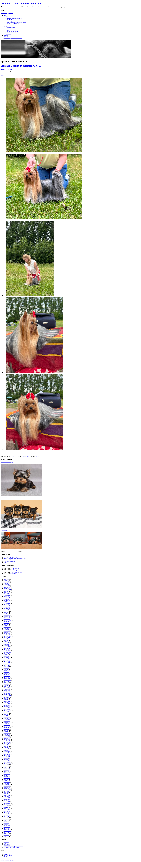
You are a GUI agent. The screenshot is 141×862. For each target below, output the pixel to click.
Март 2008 (6, 770)
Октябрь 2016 (7, 709)
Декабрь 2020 (7, 648)
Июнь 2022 (6, 624)
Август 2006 (7, 791)
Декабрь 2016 (7, 706)
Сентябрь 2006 (7, 790)
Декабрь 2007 (7, 772)
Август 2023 (7, 609)
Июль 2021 (6, 639)
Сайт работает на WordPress (7, 860)
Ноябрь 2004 (7, 812)
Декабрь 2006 (7, 787)
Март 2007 (6, 783)
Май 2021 (6, 641)
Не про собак (9, 19)
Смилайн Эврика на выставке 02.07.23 (21, 65)
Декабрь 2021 (7, 632)
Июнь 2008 (6, 766)
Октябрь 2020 (7, 650)
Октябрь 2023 (7, 608)
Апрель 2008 (7, 768)
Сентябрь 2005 (7, 804)
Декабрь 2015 (7, 722)
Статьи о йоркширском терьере (14, 18)
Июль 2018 (6, 682)
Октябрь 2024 (7, 600)
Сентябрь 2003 (7, 831)
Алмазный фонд (10, 27)
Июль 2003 (6, 833)
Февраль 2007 (7, 784)
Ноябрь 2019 (7, 661)
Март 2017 (6, 702)
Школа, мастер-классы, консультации (13, 38)
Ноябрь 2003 (7, 828)
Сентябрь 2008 (7, 763)
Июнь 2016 (6, 714)
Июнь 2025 (6, 591)
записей (7, 854)
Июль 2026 (6, 579)
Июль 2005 (6, 805)
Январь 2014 (7, 752)
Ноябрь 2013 (7, 755)
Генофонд (8, 34)
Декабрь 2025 (7, 587)
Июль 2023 (6, 611)
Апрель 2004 (7, 821)
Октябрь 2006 (7, 788)
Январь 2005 (7, 809)
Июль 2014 (6, 744)
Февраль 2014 (7, 751)
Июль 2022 (6, 623)
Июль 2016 (6, 713)
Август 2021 (7, 637)
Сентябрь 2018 (7, 680)
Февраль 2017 (7, 703)
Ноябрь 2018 (7, 677)
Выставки (8, 20)
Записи (5, 15)
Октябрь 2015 (7, 725)
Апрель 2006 (7, 795)
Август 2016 (7, 711)
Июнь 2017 (6, 698)
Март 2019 (6, 672)
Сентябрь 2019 (7, 664)
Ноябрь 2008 (7, 760)
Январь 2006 (7, 799)
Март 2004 (6, 823)
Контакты (6, 36)
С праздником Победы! (9, 561)
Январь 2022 (7, 631)
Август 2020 (7, 653)
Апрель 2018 (7, 686)
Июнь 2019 (6, 668)
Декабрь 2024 (7, 597)
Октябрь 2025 (7, 588)
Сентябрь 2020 (7, 652)
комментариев (8, 855)
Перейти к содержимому (7, 13)
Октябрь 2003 (7, 829)
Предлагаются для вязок (12, 31)
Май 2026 (6, 580)
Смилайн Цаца (15, 568)
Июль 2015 (6, 729)
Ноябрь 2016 (7, 707)
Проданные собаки (11, 30)
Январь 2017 (7, 705)
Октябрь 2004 (7, 813)
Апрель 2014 (7, 748)
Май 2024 (6, 601)
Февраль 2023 (7, 616)
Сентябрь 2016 (7, 710)
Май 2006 (6, 794)
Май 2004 (6, 820)
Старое (5, 562)
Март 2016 (6, 718)
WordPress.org (7, 857)
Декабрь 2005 (7, 800)
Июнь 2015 (6, 730)
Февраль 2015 (7, 735)
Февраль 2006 (7, 797)
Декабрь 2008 (7, 759)
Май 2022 (6, 625)
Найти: (2, 551)
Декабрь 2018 (7, 676)
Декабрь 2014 (7, 738)
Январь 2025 (7, 596)
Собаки (5, 26)
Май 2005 (6, 807)
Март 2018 (6, 688)
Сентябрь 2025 (7, 589)
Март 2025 (6, 593)
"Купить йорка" (5, 497)
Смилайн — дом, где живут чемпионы (21, 3)
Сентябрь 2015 (7, 726)
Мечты (13, 569)
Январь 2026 (7, 586)
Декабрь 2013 (7, 754)
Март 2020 (6, 656)
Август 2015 (7, 727)
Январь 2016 (7, 721)
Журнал (8, 16)
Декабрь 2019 (7, 660)
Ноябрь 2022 (7, 619)
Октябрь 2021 (7, 635)
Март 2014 (6, 750)
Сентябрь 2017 (7, 695)
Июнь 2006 (6, 792)
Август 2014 (7, 743)
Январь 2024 (7, 604)
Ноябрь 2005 (7, 801)
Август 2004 (7, 816)
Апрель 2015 (7, 733)
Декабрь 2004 (7, 811)
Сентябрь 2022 (7, 620)
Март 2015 (6, 734)
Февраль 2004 (7, 824)
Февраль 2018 (7, 689)
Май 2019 (6, 669)
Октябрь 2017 (7, 694)
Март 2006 (6, 796)
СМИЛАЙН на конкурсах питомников (16, 22)
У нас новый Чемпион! (9, 560)
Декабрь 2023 (7, 605)
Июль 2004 (6, 817)
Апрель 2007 (7, 782)
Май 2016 (6, 715)
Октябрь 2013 (7, 756)
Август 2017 (7, 697)
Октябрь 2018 (7, 678)
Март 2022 (6, 628)
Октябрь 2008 (7, 762)
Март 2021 (6, 644)
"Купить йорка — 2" (6, 530)
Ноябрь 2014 (7, 739)
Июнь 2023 (6, 612)
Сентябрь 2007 (7, 776)
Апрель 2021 (7, 642)
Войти (5, 853)
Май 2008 (6, 767)
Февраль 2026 (7, 584)
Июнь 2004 (6, 819)
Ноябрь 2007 (7, 774)
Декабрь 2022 (7, 617)
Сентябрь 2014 (7, 742)
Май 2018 (6, 685)
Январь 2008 (7, 771)
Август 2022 (7, 621)
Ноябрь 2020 (7, 649)
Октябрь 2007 (7, 775)
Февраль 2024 (7, 603)
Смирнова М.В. (26, 456)
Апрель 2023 (7, 615)
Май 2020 (6, 654)
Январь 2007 (7, 786)
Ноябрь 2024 (7, 599)
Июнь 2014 (6, 746)
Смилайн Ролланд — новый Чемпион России (15, 558)
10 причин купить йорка (7, 462)
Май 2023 (6, 613)
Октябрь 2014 (7, 741)
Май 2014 (6, 747)
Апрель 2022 (7, 627)
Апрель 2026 (7, 582)
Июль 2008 (6, 764)
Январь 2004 (7, 825)
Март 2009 (6, 758)
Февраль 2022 (7, 629)
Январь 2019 (7, 674)
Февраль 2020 (7, 657)
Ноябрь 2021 (7, 633)
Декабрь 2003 (7, 827)
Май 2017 (6, 699)
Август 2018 (7, 681)
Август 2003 (7, 832)
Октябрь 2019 (7, 662)
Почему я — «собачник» (12, 23)
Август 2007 (7, 778)
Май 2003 (6, 836)
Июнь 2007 (6, 779)
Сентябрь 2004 (7, 815)
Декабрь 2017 (7, 691)
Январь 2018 (7, 690)
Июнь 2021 (6, 640)
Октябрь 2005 (7, 803)
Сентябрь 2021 (7, 636)
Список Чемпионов (11, 32)
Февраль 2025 (7, 595)
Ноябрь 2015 (7, 723)
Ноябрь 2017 (7, 693)
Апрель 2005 (7, 808)
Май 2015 (6, 731)
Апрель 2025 (7, 592)
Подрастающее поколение (13, 28)
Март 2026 (6, 583)
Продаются (6, 35)
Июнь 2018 (6, 684)
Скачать (3, 75)
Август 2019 (7, 665)
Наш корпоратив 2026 (16, 572)
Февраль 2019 (7, 673)
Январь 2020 (7, 658)
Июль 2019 (6, 666)
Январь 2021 (7, 646)
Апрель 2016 (7, 717)
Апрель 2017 (7, 701)
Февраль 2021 (7, 645)
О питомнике (7, 24)
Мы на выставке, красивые (10, 557)
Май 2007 (6, 780)
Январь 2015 (7, 737)
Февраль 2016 (7, 719)
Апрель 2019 (7, 670)
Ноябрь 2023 (7, 607)
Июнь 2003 (6, 835)
